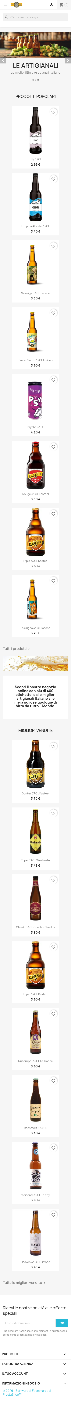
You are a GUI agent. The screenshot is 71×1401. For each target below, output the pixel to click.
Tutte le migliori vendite (25, 1283)
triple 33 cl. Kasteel (35, 561)
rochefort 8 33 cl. (35, 1128)
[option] (35, 57)
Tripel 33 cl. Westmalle (35, 860)
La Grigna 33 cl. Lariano (35, 628)
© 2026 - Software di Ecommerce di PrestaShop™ (27, 1393)
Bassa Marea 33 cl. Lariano (36, 360)
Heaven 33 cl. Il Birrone (35, 1262)
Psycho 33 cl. (35, 427)
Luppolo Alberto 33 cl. (35, 226)
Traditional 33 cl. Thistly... (35, 1195)
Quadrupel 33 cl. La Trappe (35, 1061)
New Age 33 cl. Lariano (35, 293)
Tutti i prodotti (17, 649)
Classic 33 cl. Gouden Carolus (35, 927)
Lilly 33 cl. (36, 159)
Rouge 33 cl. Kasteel (35, 494)
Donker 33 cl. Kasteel (35, 793)
